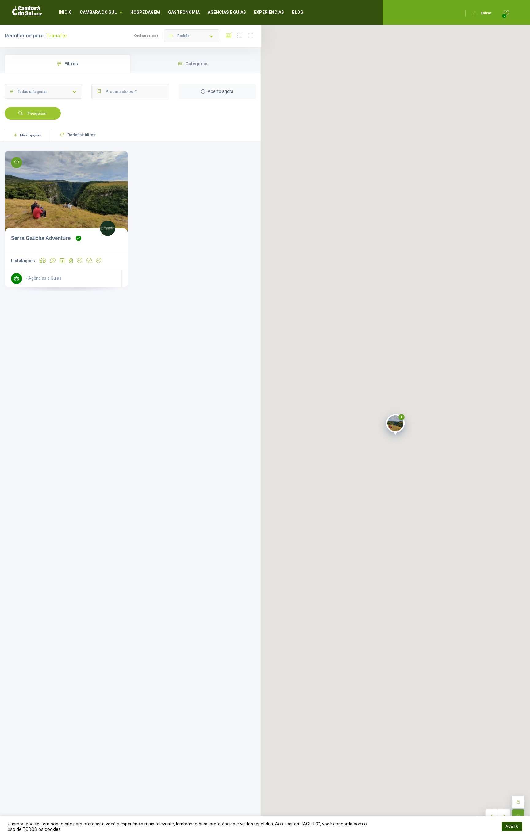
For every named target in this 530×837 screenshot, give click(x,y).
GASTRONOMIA (184, 12)
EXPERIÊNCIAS (269, 12)
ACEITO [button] (512, 826)
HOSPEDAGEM (145, 12)
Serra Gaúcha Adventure (41, 238)
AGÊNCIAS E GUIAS (227, 12)
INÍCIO (65, 12)
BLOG (297, 12)
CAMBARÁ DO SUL (98, 12)
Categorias (197, 63)
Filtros (71, 63)
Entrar (486, 13)
